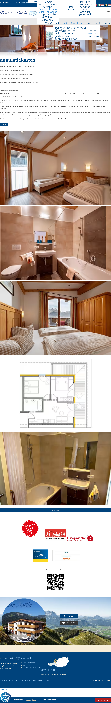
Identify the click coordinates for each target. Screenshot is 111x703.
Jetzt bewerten (40, 560)
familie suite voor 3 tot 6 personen (48, 10)
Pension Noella (37, 551)
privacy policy (37, 680)
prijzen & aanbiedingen (74, 23)
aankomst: (18, 700)
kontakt (106, 23)
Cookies (46, 680)
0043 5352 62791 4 (30, 665)
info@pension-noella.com (33, 667)
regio (89, 23)
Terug (4, 124)
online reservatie (85, 10)
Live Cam (17, 680)
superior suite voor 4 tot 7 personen (48, 17)
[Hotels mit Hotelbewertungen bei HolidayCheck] (44, 551)
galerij (98, 23)
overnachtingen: (49, 700)
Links (11, 680)
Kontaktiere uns (70, 623)
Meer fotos (55, 510)
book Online (3, 689)
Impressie (4, 680)
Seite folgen (70, 616)
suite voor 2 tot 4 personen (48, 5)
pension (57, 23)
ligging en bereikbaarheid (70, 28)
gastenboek (84, 14)
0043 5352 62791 (29, 663)
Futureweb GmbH (105, 680)
